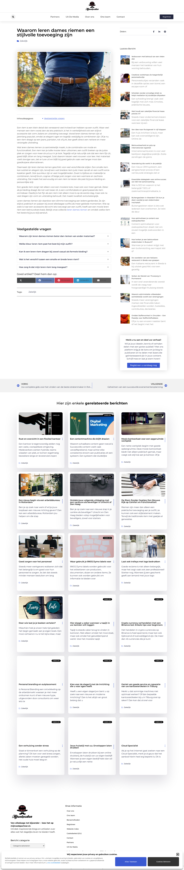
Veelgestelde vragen (54, 118)
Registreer (71, 824)
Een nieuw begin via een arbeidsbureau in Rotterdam (39, 501)
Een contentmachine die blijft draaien (89, 439)
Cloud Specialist (129, 746)
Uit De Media (72, 17)
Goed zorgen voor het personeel (35, 561)
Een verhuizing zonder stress (34, 746)
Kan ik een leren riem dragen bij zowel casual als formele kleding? (64, 251)
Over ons (89, 17)
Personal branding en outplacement (37, 684)
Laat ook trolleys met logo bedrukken (140, 561)
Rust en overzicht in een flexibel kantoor (39, 439)
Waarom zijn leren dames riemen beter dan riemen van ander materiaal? (64, 236)
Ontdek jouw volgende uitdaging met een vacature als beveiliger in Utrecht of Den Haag (90, 502)
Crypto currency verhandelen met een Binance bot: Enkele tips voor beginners (141, 624)
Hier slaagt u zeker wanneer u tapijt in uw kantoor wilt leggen (90, 624)
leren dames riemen (77, 210)
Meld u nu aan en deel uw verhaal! (143, 340)
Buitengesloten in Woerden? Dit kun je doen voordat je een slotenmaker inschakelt (148, 200)
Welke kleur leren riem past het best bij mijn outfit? (64, 244)
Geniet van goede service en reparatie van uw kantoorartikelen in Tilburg (140, 685)
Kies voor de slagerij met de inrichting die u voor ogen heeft (89, 685)
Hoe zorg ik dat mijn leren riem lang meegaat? (64, 267)
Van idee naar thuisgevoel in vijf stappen (149, 129)
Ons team (105, 17)
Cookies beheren (163, 862)
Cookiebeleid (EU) (74, 833)
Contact (121, 17)
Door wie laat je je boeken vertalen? (37, 623)
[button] (177, 854)
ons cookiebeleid (53, 863)
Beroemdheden (73, 820)
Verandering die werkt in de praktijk (147, 163)
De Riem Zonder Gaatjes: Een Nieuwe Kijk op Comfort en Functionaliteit (140, 501)
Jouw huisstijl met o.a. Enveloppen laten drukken (91, 747)
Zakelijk (24, 41)
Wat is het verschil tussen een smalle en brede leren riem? (64, 259)
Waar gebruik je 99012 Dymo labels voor (90, 561)
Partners (54, 17)
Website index (73, 829)
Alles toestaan (131, 862)
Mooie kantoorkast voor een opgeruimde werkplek (142, 440)
